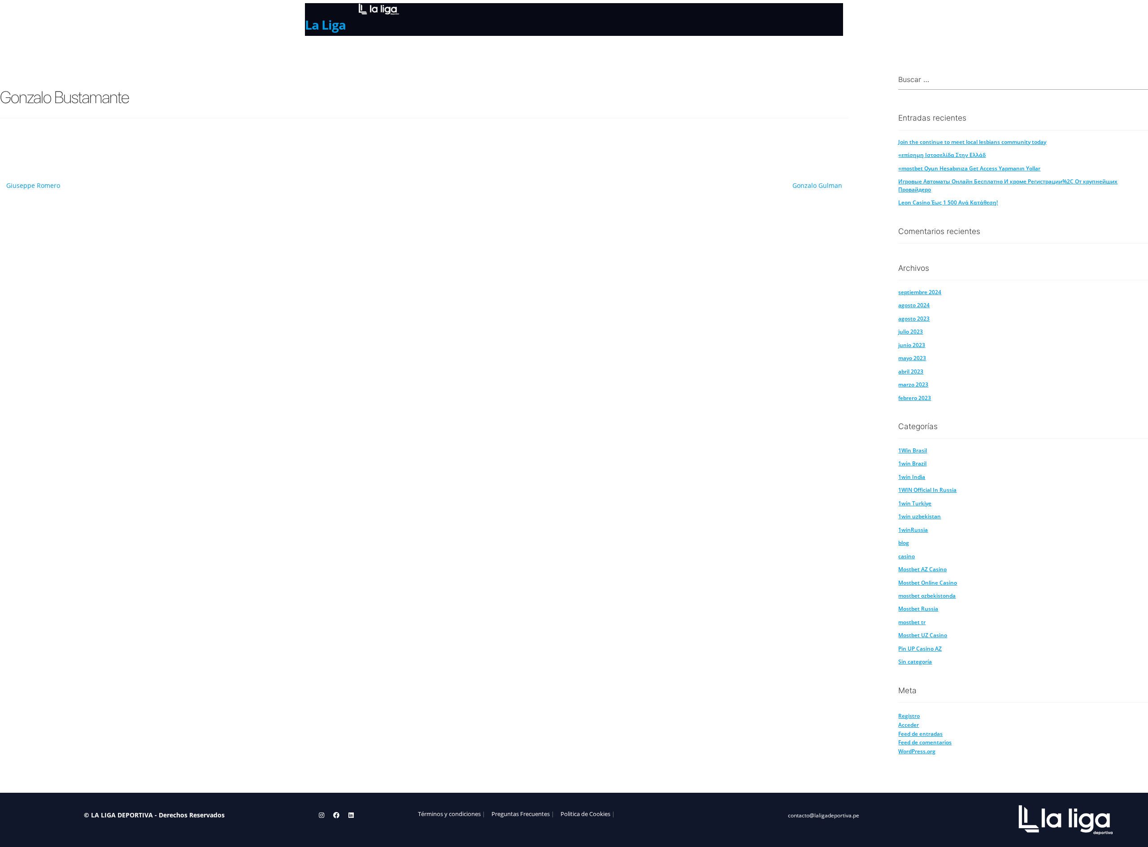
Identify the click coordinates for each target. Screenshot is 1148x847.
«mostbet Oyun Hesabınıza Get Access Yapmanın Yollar (969, 168)
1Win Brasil (912, 450)
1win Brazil (912, 463)
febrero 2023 (914, 398)
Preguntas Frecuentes (520, 814)
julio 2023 (910, 331)
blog (903, 543)
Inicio (315, 52)
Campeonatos (411, 51)
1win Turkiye (914, 503)
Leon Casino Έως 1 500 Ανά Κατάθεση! (948, 202)
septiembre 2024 (919, 292)
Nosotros (355, 52)
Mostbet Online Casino (927, 582)
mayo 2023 (912, 358)
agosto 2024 (914, 305)
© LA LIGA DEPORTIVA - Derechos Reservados (154, 815)
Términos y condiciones (449, 814)
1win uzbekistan (919, 516)
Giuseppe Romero (33, 185)
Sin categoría (915, 661)
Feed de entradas (920, 734)
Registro (909, 716)
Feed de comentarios (925, 742)
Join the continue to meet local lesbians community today (972, 142)
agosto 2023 (914, 318)
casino (906, 556)
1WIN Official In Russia (927, 490)
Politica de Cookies (585, 814)
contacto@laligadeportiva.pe (823, 815)
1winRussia (913, 530)
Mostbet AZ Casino (922, 569)
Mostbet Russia (918, 608)
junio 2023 (911, 345)
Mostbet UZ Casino (922, 635)
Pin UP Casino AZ (920, 648)
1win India (911, 477)
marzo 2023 (913, 384)
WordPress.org (916, 751)
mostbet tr (912, 622)
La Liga (325, 24)
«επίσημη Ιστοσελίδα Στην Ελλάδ (942, 155)
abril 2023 (910, 371)
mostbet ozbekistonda (927, 595)
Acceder (908, 725)
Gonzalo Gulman (817, 185)
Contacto (466, 52)
